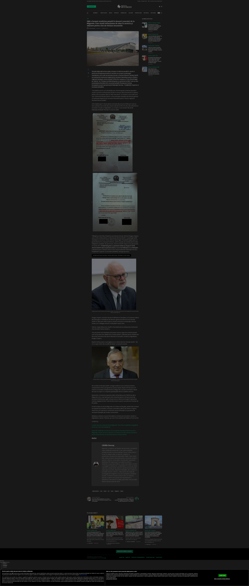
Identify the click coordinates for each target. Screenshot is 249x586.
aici (50, 579)
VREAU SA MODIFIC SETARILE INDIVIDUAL (222, 578)
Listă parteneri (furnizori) (111, 578)
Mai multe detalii (83, 574)
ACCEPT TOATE (222, 575)
